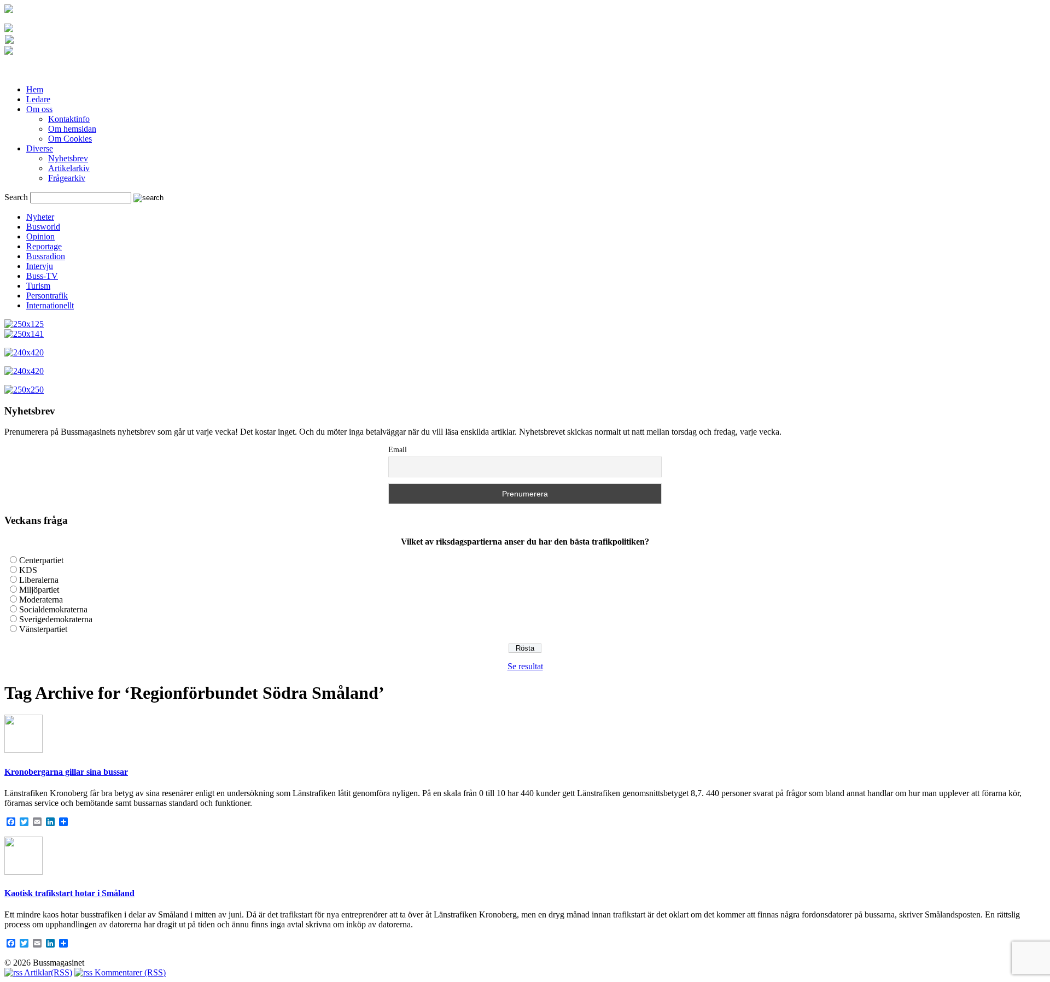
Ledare (38, 99)
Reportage (44, 246)
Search (16, 197)
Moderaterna (41, 599)
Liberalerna (39, 579)
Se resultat (525, 666)
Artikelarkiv (69, 168)
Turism (38, 285)
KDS (28, 570)
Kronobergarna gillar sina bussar (66, 771)
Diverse (39, 148)
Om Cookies (70, 138)
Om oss (39, 109)
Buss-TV (42, 275)
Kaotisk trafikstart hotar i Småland (69, 893)
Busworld (43, 226)
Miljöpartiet (39, 589)
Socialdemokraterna (53, 609)
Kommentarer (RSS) (129, 972)
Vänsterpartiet (43, 629)
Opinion (40, 236)
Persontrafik (47, 295)
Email (397, 450)
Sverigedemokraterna (55, 619)
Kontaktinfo (69, 119)
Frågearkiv (66, 178)
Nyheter (40, 216)
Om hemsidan (72, 128)
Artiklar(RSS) (47, 972)
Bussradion (45, 256)
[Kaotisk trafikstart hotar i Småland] (23, 871)
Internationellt (50, 305)
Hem (34, 89)
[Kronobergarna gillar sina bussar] (23, 750)
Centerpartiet (41, 560)
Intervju (39, 266)
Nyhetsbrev (68, 158)
